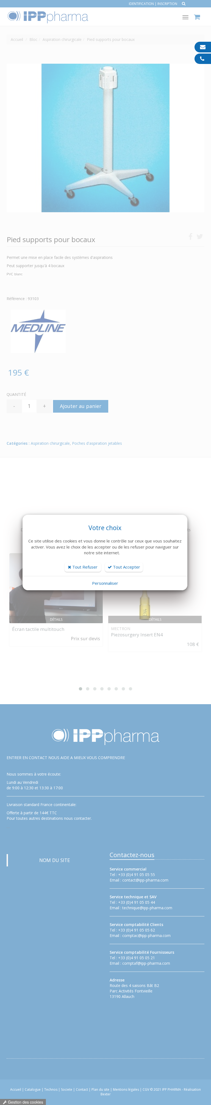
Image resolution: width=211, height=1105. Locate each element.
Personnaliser (105, 583)
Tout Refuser (84, 567)
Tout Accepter (126, 567)
